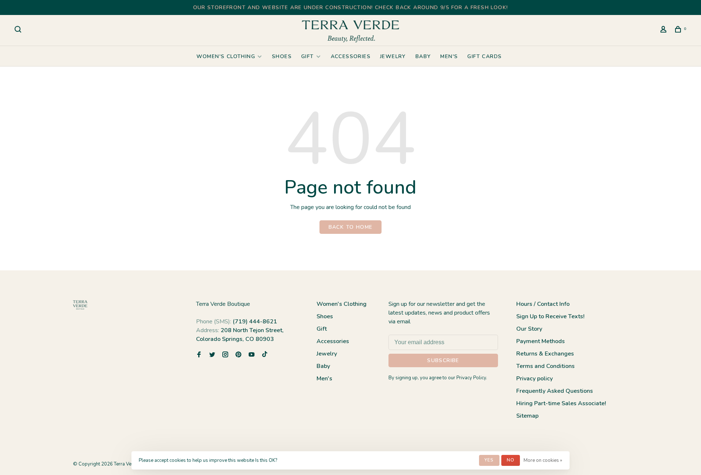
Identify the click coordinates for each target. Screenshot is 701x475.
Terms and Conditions (545, 366)
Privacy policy (534, 379)
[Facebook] (199, 355)
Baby (423, 56)
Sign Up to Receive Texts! (550, 316)
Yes (489, 460)
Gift (307, 56)
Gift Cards (484, 56)
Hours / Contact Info (543, 304)
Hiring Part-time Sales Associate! (561, 403)
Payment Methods (540, 341)
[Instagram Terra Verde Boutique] (225, 355)
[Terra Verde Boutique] (80, 305)
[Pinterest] (238, 355)
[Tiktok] (265, 355)
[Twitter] (212, 355)
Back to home (351, 227)
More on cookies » (543, 460)
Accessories (351, 56)
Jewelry (393, 56)
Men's (449, 56)
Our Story (529, 329)
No (510, 460)
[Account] (664, 30)
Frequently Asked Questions (554, 391)
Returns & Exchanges (545, 354)
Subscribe (443, 360)
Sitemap (527, 416)
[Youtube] (251, 355)
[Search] (19, 30)
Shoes (282, 56)
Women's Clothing (225, 56)
